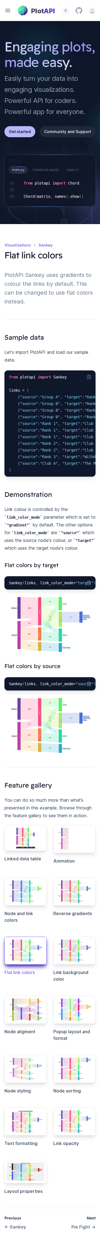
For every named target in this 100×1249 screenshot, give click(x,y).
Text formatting (21, 1143)
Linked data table (22, 858)
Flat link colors (19, 972)
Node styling (17, 1091)
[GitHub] (79, 10)
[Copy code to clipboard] (88, 377)
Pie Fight (83, 1227)
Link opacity (66, 1143)
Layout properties (23, 1191)
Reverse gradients (72, 913)
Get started (20, 131)
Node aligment (19, 1031)
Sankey (15, 1227)
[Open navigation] (7, 10)
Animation (64, 861)
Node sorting (67, 1091)
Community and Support (67, 131)
